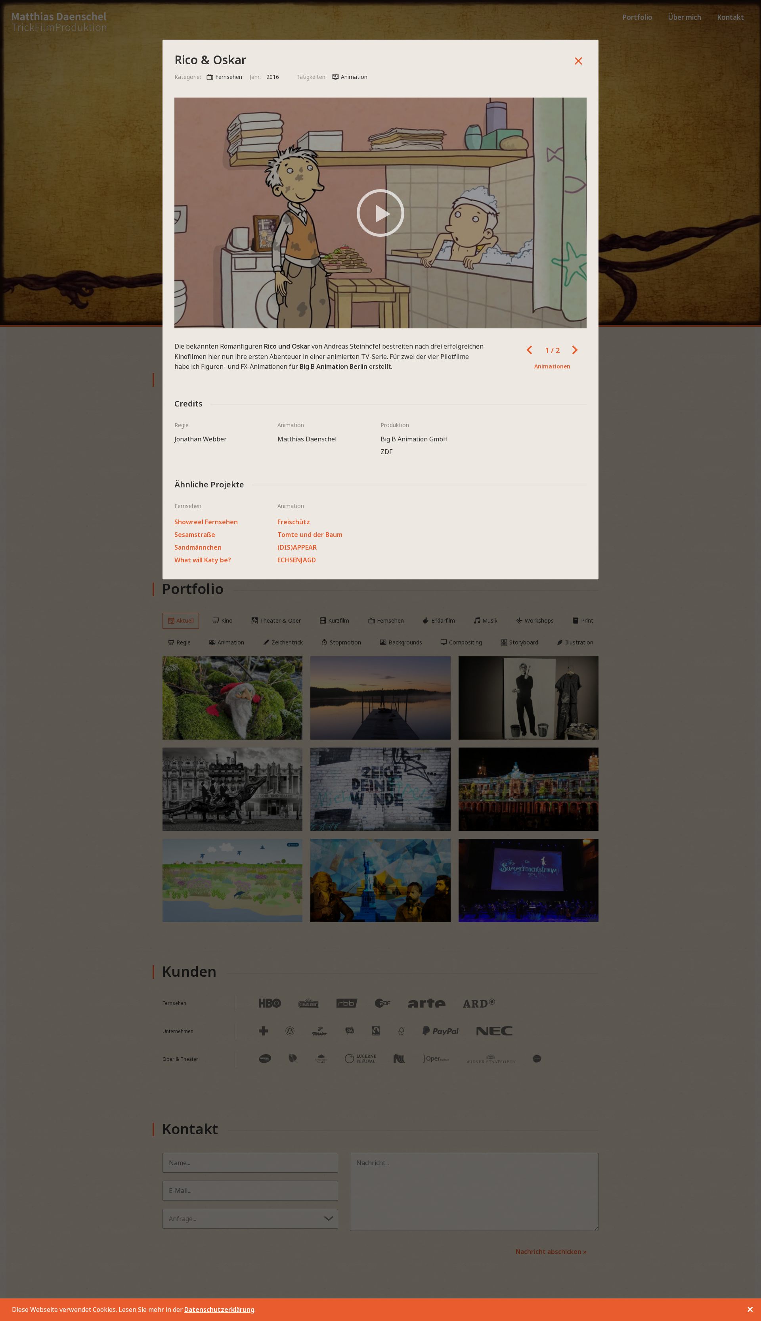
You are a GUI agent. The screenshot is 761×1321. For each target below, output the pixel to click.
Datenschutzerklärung (219, 1309)
